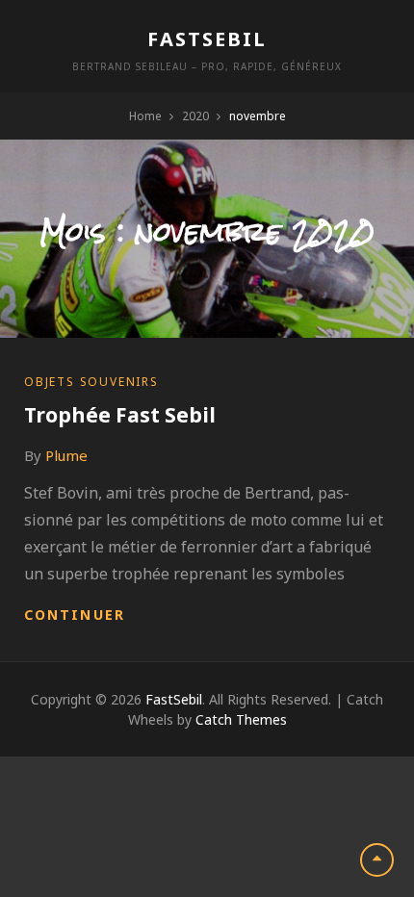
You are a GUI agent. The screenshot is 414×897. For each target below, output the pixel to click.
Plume (66, 455)
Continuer (74, 614)
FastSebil (207, 39)
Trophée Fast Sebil (120, 414)
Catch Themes (241, 719)
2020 (195, 116)
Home (145, 116)
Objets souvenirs (91, 381)
